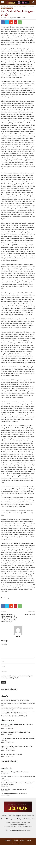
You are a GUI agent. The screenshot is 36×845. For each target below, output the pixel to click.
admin (4, 17)
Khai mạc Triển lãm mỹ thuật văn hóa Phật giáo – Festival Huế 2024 (18, 704)
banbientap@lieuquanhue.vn (22, 830)
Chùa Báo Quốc (30, 614)
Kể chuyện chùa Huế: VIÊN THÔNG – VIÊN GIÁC (15, 732)
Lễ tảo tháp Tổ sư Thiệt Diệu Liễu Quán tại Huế (13, 713)
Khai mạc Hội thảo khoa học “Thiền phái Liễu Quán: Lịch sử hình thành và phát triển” (17, 709)
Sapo (21, 843)
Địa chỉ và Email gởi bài (19, 840)
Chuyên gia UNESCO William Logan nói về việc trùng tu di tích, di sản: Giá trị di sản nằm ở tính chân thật (9, 618)
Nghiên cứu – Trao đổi (12, 6)
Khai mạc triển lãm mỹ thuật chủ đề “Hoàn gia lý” (14, 716)
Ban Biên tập (8, 840)
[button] (33, 2)
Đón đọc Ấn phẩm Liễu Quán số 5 (11, 754)
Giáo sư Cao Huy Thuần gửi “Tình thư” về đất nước (15, 700)
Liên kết (29, 840)
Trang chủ (3, 6)
